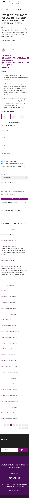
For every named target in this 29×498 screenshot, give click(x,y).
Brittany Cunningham (6, 331)
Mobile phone (5, 153)
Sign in (5, 439)
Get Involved (9, 9)
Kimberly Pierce (5, 407)
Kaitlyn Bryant (4, 308)
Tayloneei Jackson (5, 413)
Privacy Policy (14, 473)
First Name (4, 130)
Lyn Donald (4, 320)
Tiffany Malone (4, 325)
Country (3, 174)
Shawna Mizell (4, 302)
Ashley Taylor (4, 314)
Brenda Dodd (4, 395)
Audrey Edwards (5, 343)
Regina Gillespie (5, 418)
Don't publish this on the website (14, 192)
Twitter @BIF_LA (6, 65)
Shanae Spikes (4, 246)
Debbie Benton (4, 349)
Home (2, 9)
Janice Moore (4, 296)
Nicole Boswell (4, 366)
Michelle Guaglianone (6, 290)
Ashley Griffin (4, 378)
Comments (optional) (7, 182)
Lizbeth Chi (3, 354)
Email (3, 146)
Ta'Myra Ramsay (5, 337)
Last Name (4, 138)
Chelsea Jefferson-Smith (6, 266)
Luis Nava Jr (4, 234)
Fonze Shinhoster (5, 372)
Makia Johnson (4, 240)
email (18, 490)
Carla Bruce (4, 360)
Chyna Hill (3, 285)
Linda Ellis (3, 260)
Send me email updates (11, 161)
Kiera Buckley (4, 229)
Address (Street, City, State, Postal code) (13, 166)
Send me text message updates (13, 164)
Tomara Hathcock (5, 401)
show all (4, 279)
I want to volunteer (10, 194)
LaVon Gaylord (4, 389)
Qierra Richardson (5, 383)
